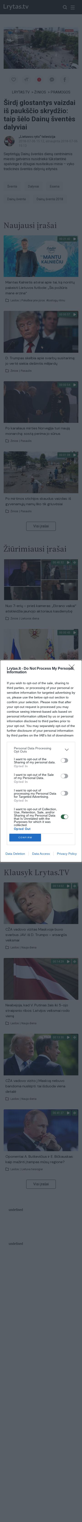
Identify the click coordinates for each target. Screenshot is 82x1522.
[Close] (73, 669)
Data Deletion (15, 853)
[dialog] (41, 761)
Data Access (41, 853)
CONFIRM (25, 837)
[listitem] (41, 750)
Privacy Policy (67, 853)
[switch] (64, 760)
